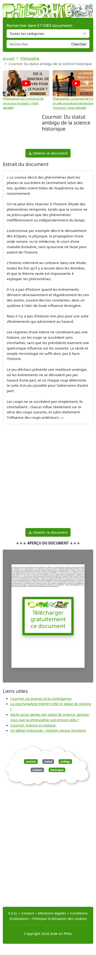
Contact (27, 913)
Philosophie (29, 58)
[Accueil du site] (48, 8)
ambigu (65, 761)
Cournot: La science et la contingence (41, 698)
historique (57, 769)
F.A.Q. (12, 913)
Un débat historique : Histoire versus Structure (48, 730)
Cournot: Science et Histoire (33, 725)
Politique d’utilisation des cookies (59, 918)
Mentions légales (52, 913)
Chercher (78, 44)
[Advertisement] (22, 130)
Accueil (8, 58)
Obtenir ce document (50, 153)
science (37, 769)
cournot (31, 761)
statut (48, 761)
